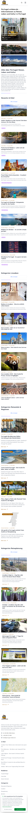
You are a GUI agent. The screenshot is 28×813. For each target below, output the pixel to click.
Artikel (3, 742)
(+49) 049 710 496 (7, 735)
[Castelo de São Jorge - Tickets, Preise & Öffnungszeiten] (14, 48)
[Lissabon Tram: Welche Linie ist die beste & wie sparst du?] (14, 29)
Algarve (4, 56)
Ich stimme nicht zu (8, 809)
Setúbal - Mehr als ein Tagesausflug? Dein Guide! (12, 766)
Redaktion (4, 770)
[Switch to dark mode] (21, 2)
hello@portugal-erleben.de (9, 737)
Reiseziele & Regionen (6, 182)
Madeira (3, 128)
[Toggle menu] (25, 2)
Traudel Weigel (4, 200)
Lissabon (5, 20)
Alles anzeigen (14, 101)
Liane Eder (3, 118)
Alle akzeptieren (20, 809)
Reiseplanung (5, 210)
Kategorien (4, 783)
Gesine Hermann (4, 173)
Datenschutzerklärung (7, 806)
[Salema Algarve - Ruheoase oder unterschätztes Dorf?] (14, 60)
